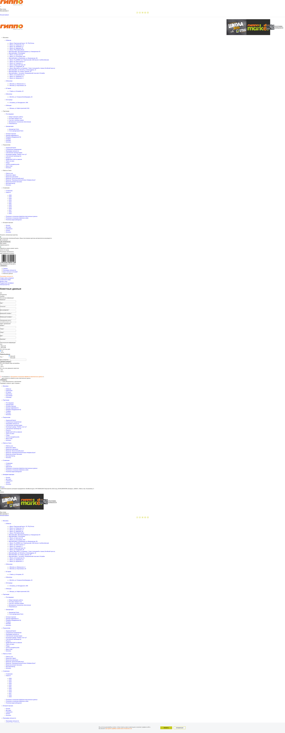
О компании (9, 190)
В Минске (8, 389)
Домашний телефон (6, 313)
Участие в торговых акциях (16, 120)
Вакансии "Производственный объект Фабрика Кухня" (21, 180)
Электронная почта (5, 320)
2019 (10, 207)
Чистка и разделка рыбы (12, 164)
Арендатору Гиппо (14, 129)
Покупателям (6, 628)
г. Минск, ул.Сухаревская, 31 (16, 74)
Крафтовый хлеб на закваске (14, 159)
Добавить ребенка (6, 361)
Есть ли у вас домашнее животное (9, 368)
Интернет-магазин (8, 705)
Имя (1, 303)
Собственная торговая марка (14, 152)
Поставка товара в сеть (15, 118)
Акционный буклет (11, 147)
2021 (10, 203)
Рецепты (8, 157)
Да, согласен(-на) (5, 241)
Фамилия (3, 299)
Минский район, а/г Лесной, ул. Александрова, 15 (22, 69)
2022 (10, 202)
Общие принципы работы (16, 116)
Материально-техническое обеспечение (20, 122)
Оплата (8, 230)
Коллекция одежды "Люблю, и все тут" (16, 154)
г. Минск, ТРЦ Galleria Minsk (16, 49)
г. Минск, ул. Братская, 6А (16, 54)
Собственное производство (13, 156)
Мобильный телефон (6, 316)
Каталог (8, 225)
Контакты (8, 142)
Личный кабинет (4, 15)
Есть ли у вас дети (5, 349)
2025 (10, 197)
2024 (10, 198)
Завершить (4, 265)
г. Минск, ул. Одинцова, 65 (16, 48)
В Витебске (9, 394)
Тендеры (8, 138)
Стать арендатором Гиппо (16, 130)
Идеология (9, 466)
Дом (1, 335)
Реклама (8, 140)
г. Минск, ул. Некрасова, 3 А (16, 45)
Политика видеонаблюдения (14, 219)
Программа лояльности (12, 151)
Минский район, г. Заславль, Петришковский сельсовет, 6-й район (27, 73)
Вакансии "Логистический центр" (15, 178)
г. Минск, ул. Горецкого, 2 (15, 63)
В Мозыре (8, 397)
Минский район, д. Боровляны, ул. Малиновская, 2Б (23, 58)
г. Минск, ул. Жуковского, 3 (16, 78)
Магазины (5, 520)
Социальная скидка (5, 279)
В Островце (9, 395)
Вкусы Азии (9, 166)
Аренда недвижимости (12, 135)
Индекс (2, 325)
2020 (10, 205)
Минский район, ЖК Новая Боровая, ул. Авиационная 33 (24, 51)
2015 (10, 213)
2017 (10, 210)
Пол (1, 344)
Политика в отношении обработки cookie (17, 218)
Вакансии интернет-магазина (14, 181)
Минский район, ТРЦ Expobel (17, 53)
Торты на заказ (10, 161)
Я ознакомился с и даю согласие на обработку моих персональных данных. (23, 377)
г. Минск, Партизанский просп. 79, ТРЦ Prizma (21, 43)
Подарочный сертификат (7, 283)
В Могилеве (9, 390)
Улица (2, 332)
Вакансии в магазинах (12, 176)
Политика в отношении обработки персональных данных (21, 216)
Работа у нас (9, 173)
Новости (8, 465)
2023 (10, 200)
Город (2, 328)
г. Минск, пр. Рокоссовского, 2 (17, 61)
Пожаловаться (13, 123)
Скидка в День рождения (7, 278)
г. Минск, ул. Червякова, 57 (16, 76)
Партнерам (6, 594)
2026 (10, 195)
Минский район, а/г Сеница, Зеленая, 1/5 (20, 71)
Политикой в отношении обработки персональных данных (27, 376)
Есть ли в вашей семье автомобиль (10, 363)
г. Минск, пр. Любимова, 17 (16, 46)
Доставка (8, 227)
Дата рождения (4, 310)
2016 (10, 212)
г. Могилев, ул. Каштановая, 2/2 (17, 85)
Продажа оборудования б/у (13, 137)
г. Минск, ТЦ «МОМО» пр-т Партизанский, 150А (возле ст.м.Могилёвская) (29, 60)
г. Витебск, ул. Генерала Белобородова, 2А (20, 97)
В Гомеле (8, 392)
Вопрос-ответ (3, 281)
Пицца (8, 162)
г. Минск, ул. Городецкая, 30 (16, 66)
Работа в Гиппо (7, 653)
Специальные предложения (13, 149)
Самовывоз (9, 228)
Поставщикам (10, 403)
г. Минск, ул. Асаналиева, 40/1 (17, 56)
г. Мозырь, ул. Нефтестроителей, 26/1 (19, 108)
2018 (10, 208)
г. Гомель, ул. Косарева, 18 (16, 91)
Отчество (3, 306)
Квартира (3, 339)
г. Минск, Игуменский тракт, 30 (17, 64)
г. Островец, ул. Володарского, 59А (18, 102)
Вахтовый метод (10, 183)
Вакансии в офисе (11, 175)
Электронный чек (5, 284)
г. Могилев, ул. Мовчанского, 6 (17, 83)
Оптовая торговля (11, 133)
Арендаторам (9, 404)
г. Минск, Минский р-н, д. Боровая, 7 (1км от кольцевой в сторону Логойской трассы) (32, 68)
